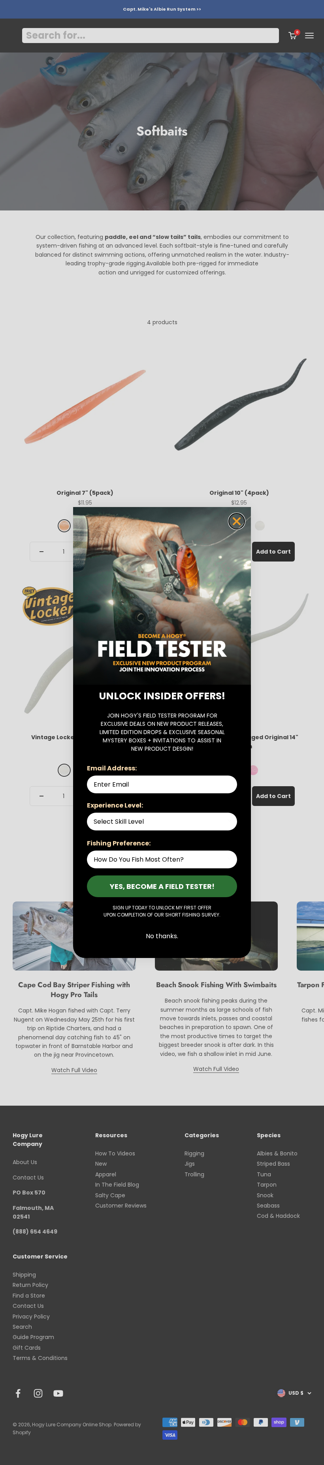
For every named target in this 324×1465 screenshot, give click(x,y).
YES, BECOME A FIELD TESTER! (162, 886)
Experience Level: (115, 805)
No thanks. (162, 936)
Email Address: (112, 768)
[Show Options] (230, 821)
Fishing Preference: (119, 843)
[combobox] (160, 821)
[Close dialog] (237, 521)
